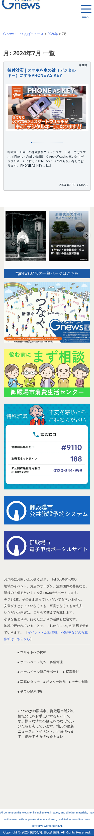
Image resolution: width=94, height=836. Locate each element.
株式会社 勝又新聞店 (45, 832)
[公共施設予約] (47, 510)
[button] (7, 235)
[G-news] (47, 312)
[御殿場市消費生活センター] (47, 373)
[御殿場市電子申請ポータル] (47, 545)
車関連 (83, 65)
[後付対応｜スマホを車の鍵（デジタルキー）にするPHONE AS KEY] (47, 107)
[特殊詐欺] (47, 446)
